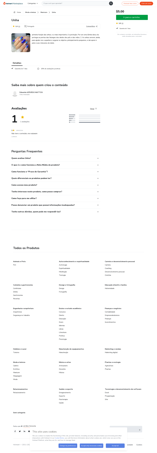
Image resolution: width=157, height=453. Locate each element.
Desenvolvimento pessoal (115, 272)
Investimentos (110, 322)
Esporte (62, 396)
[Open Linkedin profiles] (24, 431)
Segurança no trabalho (21, 315)
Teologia (62, 275)
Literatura (62, 332)
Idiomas (62, 325)
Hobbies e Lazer (19, 349)
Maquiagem (17, 376)
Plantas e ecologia (112, 362)
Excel (107, 392)
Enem (61, 322)
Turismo (16, 352)
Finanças (108, 319)
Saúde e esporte (66, 389)
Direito (61, 315)
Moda (15, 379)
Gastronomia (18, 295)
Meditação (63, 272)
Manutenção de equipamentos (71, 349)
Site (106, 399)
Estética (16, 369)
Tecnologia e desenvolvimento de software (123, 389)
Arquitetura (17, 312)
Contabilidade (110, 312)
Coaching (108, 268)
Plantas (108, 369)
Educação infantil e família (116, 285)
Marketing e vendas (113, 349)
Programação (110, 396)
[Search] (111, 3)
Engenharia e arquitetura (23, 308)
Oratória (108, 275)
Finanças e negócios (113, 308)
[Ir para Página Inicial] (13, 3)
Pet (14, 265)
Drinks (15, 292)
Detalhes (17, 63)
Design (61, 288)
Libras (61, 329)
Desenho (62, 369)
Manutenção (63, 352)
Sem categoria (19, 412)
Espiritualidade (64, 268)
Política (62, 336)
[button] (53, 158)
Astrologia (63, 265)
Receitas (16, 298)
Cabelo (15, 366)
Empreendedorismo (112, 315)
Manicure (16, 372)
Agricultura (109, 366)
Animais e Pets (19, 261)
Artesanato (63, 366)
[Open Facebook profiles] (15, 431)
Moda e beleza (19, 362)
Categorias (32, 3)
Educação (62, 319)
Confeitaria (17, 288)
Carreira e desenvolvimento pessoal (120, 261)
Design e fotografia (67, 285)
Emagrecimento (65, 392)
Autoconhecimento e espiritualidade (74, 261)
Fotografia (63, 292)
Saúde (61, 403)
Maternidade (109, 288)
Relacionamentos (20, 389)
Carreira (108, 265)
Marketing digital (111, 352)
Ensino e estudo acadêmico (70, 308)
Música (61, 372)
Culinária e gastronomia (23, 285)
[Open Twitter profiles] (19, 431)
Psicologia (63, 339)
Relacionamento (19, 392)
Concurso (62, 312)
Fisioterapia (63, 399)
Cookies (139, 445)
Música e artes (65, 362)
